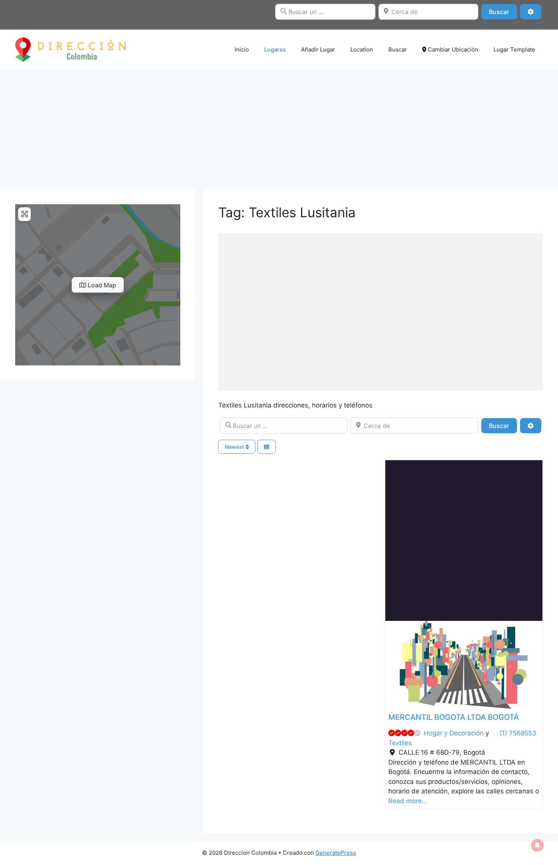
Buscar (503, 12)
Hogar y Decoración (454, 733)
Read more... (407, 801)
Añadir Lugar (318, 49)
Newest (235, 446)
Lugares (275, 49)
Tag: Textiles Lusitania (287, 212)
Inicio (242, 49)
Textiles (400, 743)
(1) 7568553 (518, 733)
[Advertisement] (279, 125)
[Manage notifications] (537, 845)
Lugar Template (514, 49)
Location (361, 49)
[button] (397, 665)
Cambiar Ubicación (452, 49)
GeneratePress (335, 852)
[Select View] (266, 447)
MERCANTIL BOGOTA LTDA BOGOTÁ (453, 717)
